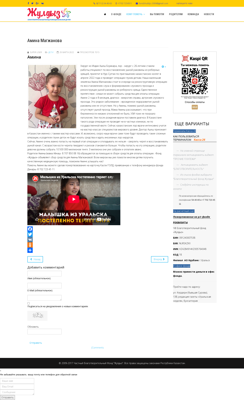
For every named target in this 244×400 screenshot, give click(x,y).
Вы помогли (157, 14)
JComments (97, 347)
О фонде (116, 14)
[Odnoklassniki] (97, 245)
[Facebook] (97, 229)
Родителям (176, 14)
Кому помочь (134, 14)
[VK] (97, 239)
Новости (209, 14)
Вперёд (158, 259)
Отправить (36, 342)
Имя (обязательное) (39, 278)
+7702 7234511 (125, 3)
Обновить (33, 326)
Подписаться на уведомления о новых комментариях (57, 306)
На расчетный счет (184, 211)
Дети (50, 52)
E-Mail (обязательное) (39, 290)
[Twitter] (97, 234)
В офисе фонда (181, 265)
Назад (36, 259)
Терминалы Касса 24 (184, 131)
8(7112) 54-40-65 (104, 3)
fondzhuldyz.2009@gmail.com (153, 3)
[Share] (97, 250)
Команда (193, 14)
